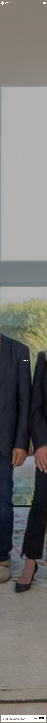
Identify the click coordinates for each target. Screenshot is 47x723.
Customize (35, 718)
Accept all (41, 718)
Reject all (30, 718)
